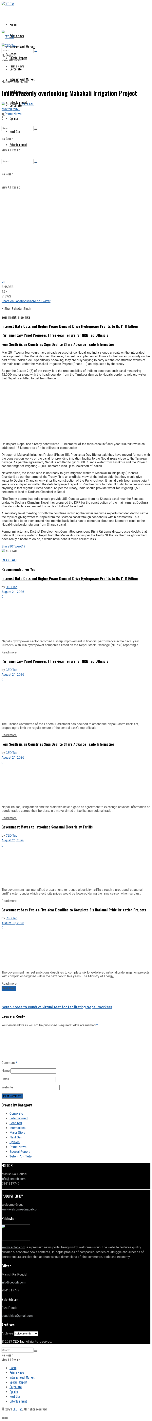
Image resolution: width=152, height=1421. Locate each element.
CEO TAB (28, 104)
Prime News (17, 35)
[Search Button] (35, 51)
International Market (22, 46)
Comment (9, 1062)
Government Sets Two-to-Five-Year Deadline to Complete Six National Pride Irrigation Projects (74, 909)
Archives (7, 1333)
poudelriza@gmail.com (17, 1315)
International (18, 1128)
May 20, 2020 (11, 109)
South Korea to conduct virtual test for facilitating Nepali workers (57, 1007)
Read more (9, 652)
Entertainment (19, 1118)
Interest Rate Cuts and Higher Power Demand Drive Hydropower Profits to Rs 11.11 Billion (70, 326)
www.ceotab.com (13, 1247)
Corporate (16, 1113)
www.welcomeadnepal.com (20, 1209)
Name (6, 1070)
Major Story (17, 1132)
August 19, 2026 (13, 923)
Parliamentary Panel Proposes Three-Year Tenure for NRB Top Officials (55, 335)
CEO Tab (11, 587)
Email (5, 1079)
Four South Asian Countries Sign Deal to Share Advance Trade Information (58, 344)
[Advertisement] (76, 411)
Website (7, 1087)
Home (13, 24)
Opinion (14, 118)
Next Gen (16, 1137)
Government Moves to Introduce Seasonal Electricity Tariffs (47, 826)
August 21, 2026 (13, 592)
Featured (16, 1123)
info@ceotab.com (14, 1179)
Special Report (20, 1151)
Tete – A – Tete (21, 1156)
